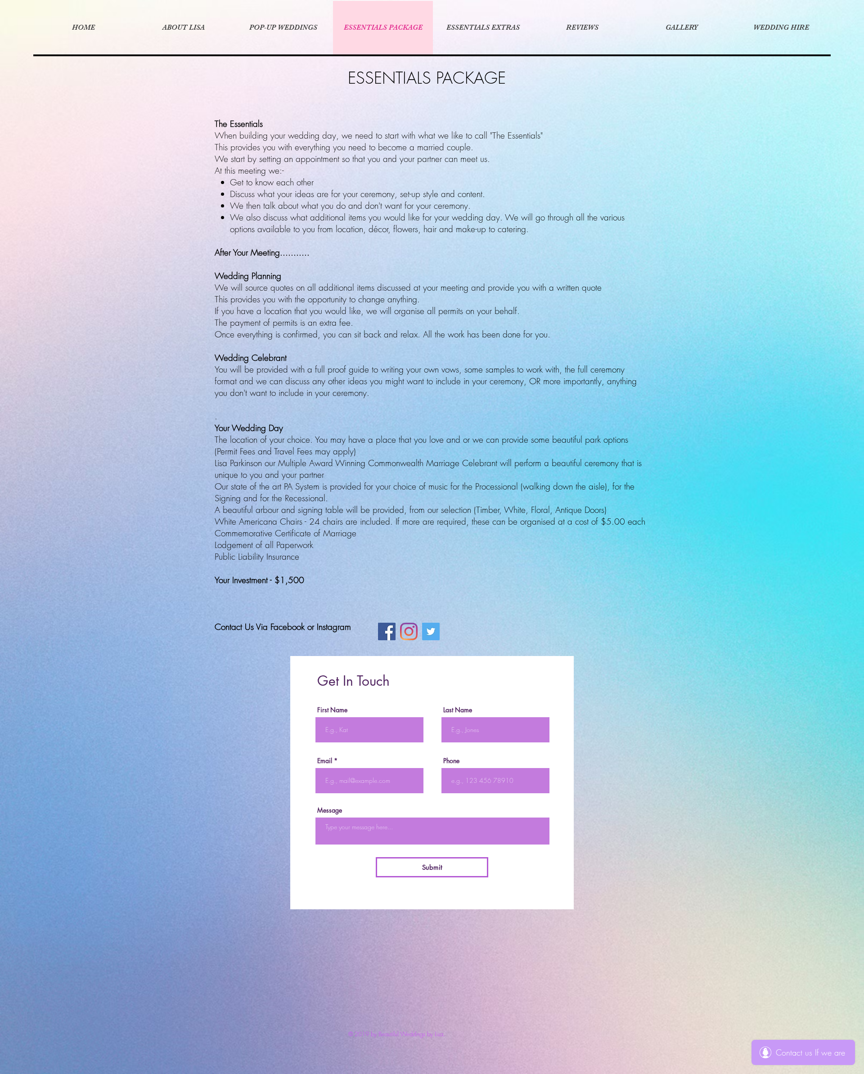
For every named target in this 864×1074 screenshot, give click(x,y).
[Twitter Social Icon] (431, 631)
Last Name (457, 710)
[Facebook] (387, 631)
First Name (332, 710)
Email (324, 761)
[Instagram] (409, 631)
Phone (451, 761)
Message (329, 810)
